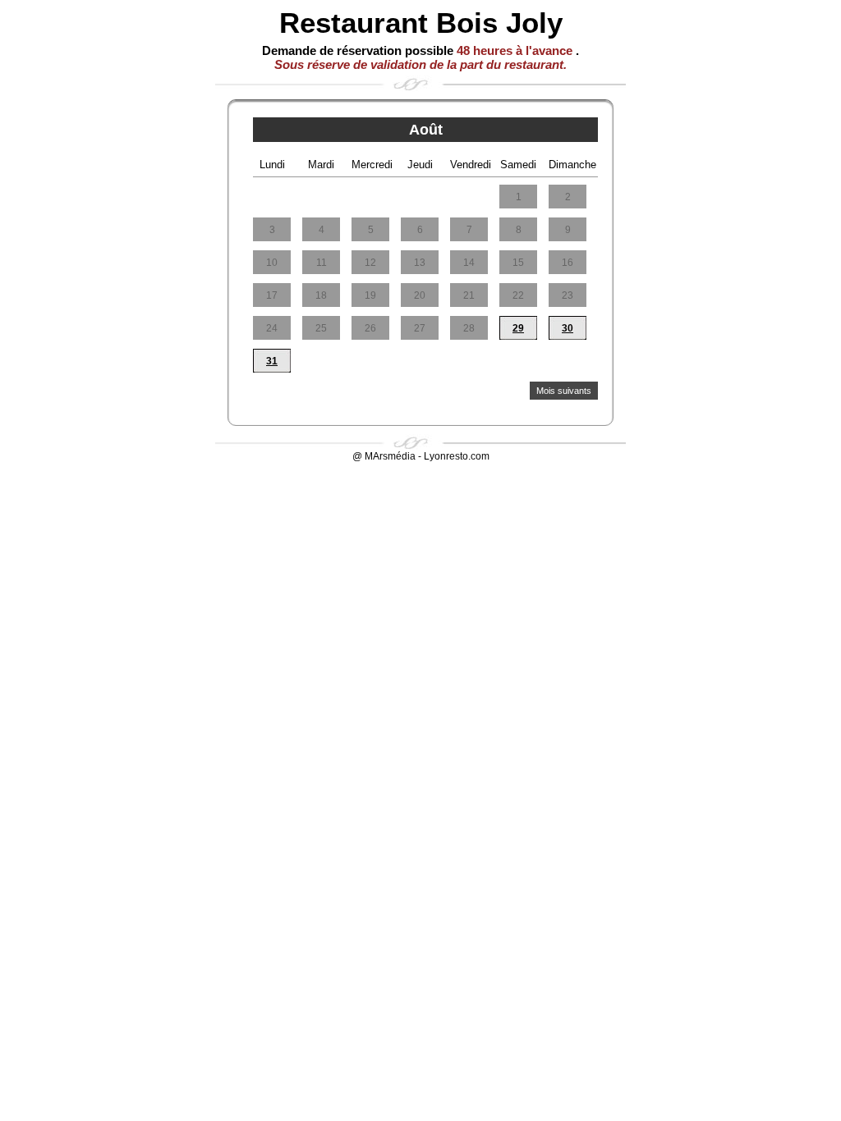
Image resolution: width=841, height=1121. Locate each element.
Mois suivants (563, 391)
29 (518, 328)
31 (272, 361)
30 (567, 328)
